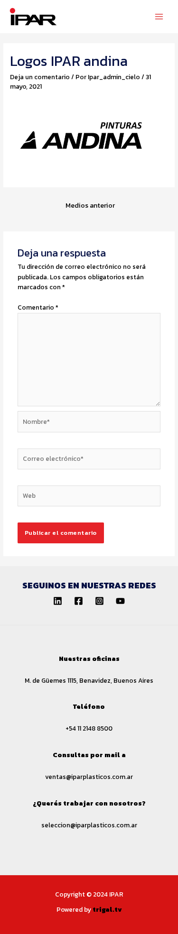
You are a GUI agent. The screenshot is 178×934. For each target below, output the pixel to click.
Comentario (38, 307)
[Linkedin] (57, 600)
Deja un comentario (40, 77)
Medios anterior (90, 205)
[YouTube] (120, 600)
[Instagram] (99, 600)
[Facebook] (78, 600)
